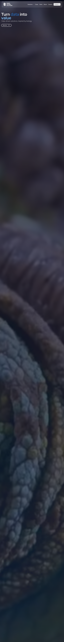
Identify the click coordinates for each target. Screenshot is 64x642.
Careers (50, 4)
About (45, 4)
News (40, 4)
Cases (36, 4)
